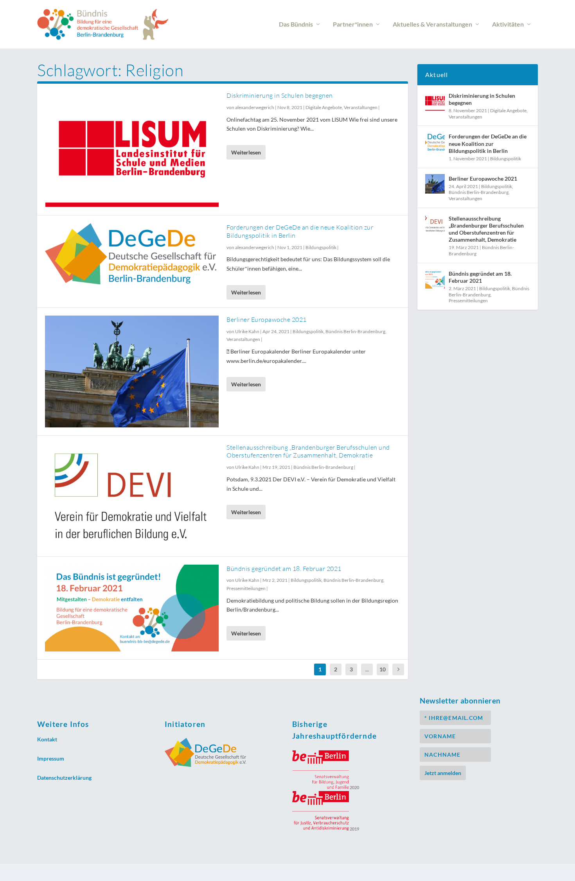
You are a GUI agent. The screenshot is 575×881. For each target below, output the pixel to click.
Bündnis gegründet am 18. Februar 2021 (283, 568)
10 (382, 669)
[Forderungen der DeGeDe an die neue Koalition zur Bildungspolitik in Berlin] (132, 253)
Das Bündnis (296, 24)
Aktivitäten (508, 24)
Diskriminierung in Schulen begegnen (279, 95)
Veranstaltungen (360, 107)
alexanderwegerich (254, 107)
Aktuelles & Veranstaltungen (432, 24)
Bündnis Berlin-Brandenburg (355, 331)
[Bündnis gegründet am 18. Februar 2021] (132, 608)
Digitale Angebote (323, 107)
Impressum (50, 758)
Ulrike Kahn (247, 331)
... (367, 669)
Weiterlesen (246, 152)
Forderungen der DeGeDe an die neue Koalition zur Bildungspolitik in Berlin (487, 143)
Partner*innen (353, 24)
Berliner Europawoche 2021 (266, 319)
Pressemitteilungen (246, 588)
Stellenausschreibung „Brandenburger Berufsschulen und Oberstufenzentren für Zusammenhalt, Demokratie (308, 451)
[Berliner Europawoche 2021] (132, 371)
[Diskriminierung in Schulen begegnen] (132, 149)
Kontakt (47, 739)
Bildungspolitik (320, 247)
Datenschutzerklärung (64, 777)
